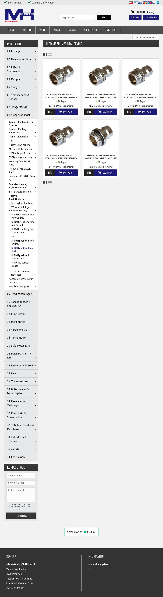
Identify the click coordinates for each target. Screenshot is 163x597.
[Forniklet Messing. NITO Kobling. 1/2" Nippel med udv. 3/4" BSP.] (140, 75)
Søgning (72, 30)
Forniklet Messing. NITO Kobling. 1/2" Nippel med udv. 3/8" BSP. (61, 96)
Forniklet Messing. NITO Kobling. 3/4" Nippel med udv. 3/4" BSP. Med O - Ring (101, 157)
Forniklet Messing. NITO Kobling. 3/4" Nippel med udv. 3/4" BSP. (61, 157)
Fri (10, 180)
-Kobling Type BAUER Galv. (20, 170)
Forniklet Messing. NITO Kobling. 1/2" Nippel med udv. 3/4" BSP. (140, 96)
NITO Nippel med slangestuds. (20, 257)
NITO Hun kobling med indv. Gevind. (22, 216)
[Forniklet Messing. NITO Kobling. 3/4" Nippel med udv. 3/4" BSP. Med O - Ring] (100, 136)
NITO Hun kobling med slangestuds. (22, 231)
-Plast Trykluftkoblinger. (21, 203)
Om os (91, 569)
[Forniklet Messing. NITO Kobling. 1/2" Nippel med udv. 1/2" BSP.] (100, 75)
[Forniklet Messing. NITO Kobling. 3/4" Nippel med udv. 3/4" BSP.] (61, 136)
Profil (42, 30)
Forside (11, 30)
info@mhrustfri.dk (23, 583)
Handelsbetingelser (98, 564)
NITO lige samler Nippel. (20, 264)
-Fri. (11, 140)
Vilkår (57, 30)
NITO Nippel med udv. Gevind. (22, 249)
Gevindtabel (111, 30)
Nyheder (27, 30)
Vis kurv (135, 17)
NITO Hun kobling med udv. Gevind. (22, 223)
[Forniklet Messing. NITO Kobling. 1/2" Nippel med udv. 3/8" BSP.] (61, 75)
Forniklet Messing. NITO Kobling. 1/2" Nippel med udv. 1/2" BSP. (101, 96)
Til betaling (151, 17)
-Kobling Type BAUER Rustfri (20, 163)
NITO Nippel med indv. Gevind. (22, 242)
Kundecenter (90, 30)
